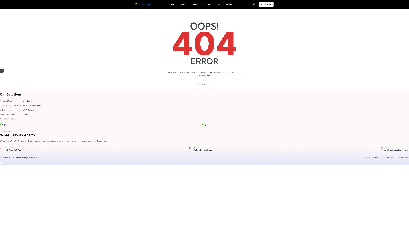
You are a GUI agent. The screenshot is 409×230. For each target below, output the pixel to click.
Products (194, 4)
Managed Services (7, 101)
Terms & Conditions (371, 158)
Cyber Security (6, 110)
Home (172, 4)
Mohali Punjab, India (202, 150)
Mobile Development (8, 119)
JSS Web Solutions (19, 158)
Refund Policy (404, 158)
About (183, 4)
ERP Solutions (28, 110)
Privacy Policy (389, 158)
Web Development (7, 114)
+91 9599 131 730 (13, 150)
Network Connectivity (32, 105)
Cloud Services (29, 101)
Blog (218, 4)
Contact (228, 4)
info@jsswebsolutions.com (396, 150)
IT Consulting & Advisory (10, 105)
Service (207, 4)
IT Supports (27, 114)
